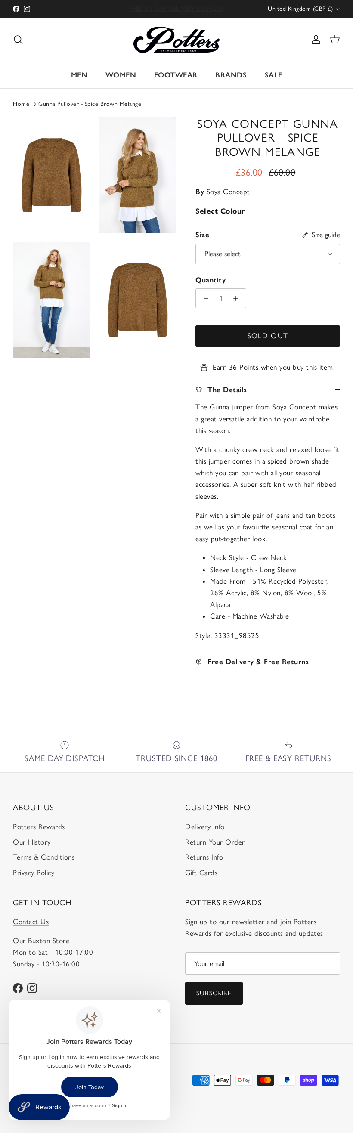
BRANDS (231, 75)
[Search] (18, 39)
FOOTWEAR (176, 75)
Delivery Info (205, 826)
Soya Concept (228, 191)
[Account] (314, 39)
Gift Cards (201, 872)
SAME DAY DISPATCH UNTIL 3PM (177, 9)
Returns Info (204, 857)
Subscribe (214, 993)
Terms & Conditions (43, 857)
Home (21, 104)
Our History (32, 842)
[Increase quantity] (238, 298)
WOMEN (120, 75)
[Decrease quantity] (203, 298)
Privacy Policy (33, 872)
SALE (273, 75)
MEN (79, 75)
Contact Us (31, 921)
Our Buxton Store (41, 940)
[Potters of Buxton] (176, 40)
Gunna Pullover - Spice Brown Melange (89, 104)
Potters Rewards (39, 826)
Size (202, 234)
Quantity (210, 280)
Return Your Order (215, 842)
